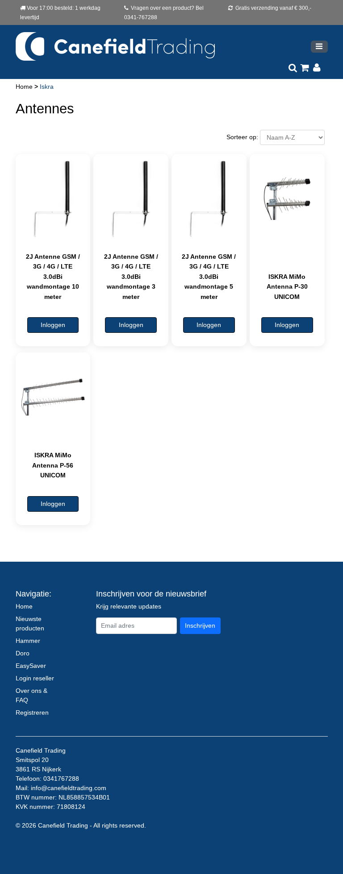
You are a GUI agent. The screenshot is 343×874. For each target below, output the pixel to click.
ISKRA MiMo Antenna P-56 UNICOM (52, 465)
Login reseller (35, 678)
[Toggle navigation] (319, 47)
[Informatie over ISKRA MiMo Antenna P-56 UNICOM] (53, 397)
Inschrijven (200, 625)
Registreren (32, 712)
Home (25, 86)
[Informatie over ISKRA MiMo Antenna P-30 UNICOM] (287, 198)
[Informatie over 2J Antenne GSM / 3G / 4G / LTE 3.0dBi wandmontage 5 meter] (209, 198)
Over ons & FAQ (31, 695)
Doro (22, 653)
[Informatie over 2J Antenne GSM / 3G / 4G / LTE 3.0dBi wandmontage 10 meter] (53, 198)
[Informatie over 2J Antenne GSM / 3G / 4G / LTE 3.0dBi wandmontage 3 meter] (130, 198)
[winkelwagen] (305, 68)
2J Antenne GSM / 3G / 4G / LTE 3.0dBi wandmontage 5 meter (209, 276)
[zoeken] (293, 68)
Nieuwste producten (30, 623)
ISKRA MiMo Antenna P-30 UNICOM (287, 286)
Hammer (28, 640)
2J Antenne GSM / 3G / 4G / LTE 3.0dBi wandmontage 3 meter (131, 276)
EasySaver (31, 665)
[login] (317, 68)
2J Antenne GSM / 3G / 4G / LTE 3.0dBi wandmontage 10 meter (53, 276)
